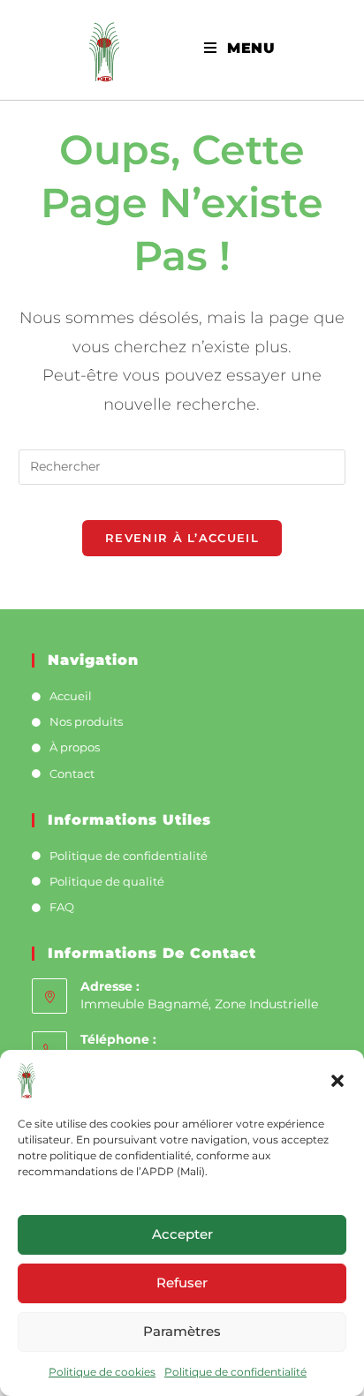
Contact (72, 773)
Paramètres (182, 1331)
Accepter (182, 1234)
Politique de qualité (106, 881)
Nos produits (86, 721)
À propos (74, 747)
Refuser (182, 1282)
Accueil (70, 696)
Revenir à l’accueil (182, 538)
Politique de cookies (102, 1371)
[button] (337, 1081)
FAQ (61, 907)
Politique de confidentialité (235, 1371)
